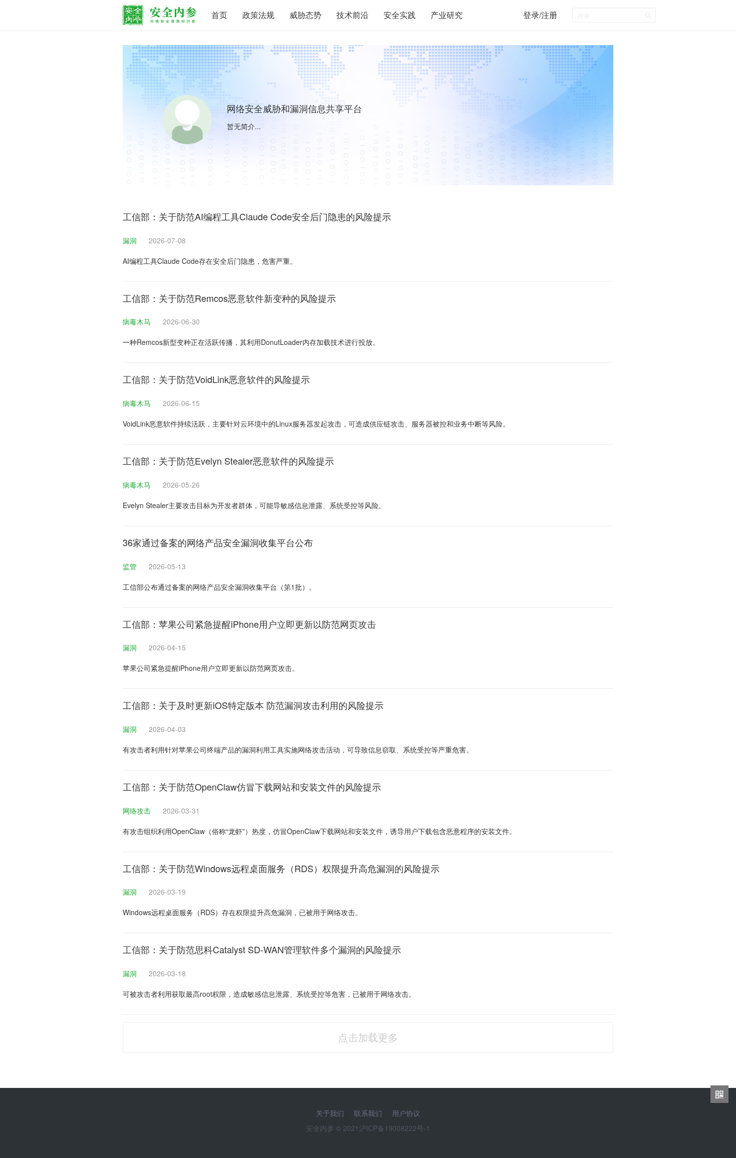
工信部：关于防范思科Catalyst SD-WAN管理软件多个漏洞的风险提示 (262, 949)
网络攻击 (138, 811)
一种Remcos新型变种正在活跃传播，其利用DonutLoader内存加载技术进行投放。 (251, 342)
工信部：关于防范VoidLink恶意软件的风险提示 (216, 378)
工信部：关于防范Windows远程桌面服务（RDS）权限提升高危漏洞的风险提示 (281, 868)
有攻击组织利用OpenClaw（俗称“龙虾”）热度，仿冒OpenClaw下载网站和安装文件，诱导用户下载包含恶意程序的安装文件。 (319, 831)
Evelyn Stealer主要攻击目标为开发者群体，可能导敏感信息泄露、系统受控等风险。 (254, 505)
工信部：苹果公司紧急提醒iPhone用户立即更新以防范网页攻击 (249, 623)
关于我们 (330, 1113)
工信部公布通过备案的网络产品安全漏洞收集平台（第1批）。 (219, 587)
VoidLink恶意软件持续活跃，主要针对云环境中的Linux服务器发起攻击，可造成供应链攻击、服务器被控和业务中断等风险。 (316, 424)
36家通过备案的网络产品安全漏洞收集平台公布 (218, 542)
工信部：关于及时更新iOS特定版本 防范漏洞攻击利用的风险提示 (253, 704)
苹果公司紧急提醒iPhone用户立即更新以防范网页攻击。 (211, 668)
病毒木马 (138, 321)
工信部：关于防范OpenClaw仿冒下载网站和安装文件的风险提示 (252, 786)
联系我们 (368, 1113)
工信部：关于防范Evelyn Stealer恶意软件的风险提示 (228, 460)
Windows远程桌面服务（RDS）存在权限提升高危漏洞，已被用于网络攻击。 (242, 912)
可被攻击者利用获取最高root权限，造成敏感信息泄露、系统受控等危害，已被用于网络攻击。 (269, 994)
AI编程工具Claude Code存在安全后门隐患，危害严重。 (210, 261)
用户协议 (406, 1113)
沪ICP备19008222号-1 (394, 1128)
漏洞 (131, 240)
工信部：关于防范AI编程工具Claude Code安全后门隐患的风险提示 (257, 216)
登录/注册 (540, 15)
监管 (131, 566)
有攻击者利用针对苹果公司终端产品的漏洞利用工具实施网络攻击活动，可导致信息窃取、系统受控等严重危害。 (298, 749)
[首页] (159, 12)
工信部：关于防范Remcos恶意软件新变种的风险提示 (229, 297)
